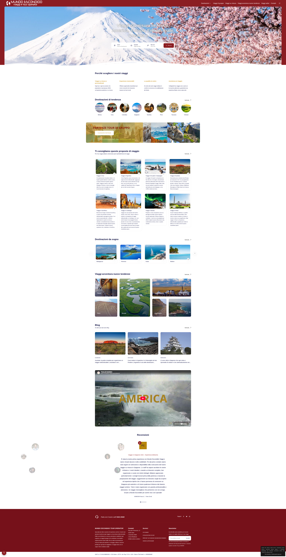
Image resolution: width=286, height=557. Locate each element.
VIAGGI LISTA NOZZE (148, 541)
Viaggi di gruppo (218, 3)
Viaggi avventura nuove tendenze (249, 3)
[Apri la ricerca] (4, 553)
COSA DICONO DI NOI (148, 535)
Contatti (273, 3)
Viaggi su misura (230, 3)
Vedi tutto (187, 327)
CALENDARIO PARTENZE (104, 133)
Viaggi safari (265, 3)
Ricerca (170, 45)
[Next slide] (194, 253)
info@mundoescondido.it (134, 539)
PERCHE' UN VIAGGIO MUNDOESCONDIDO (154, 538)
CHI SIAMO (146, 532)
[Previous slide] (91, 253)
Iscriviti (188, 538)
